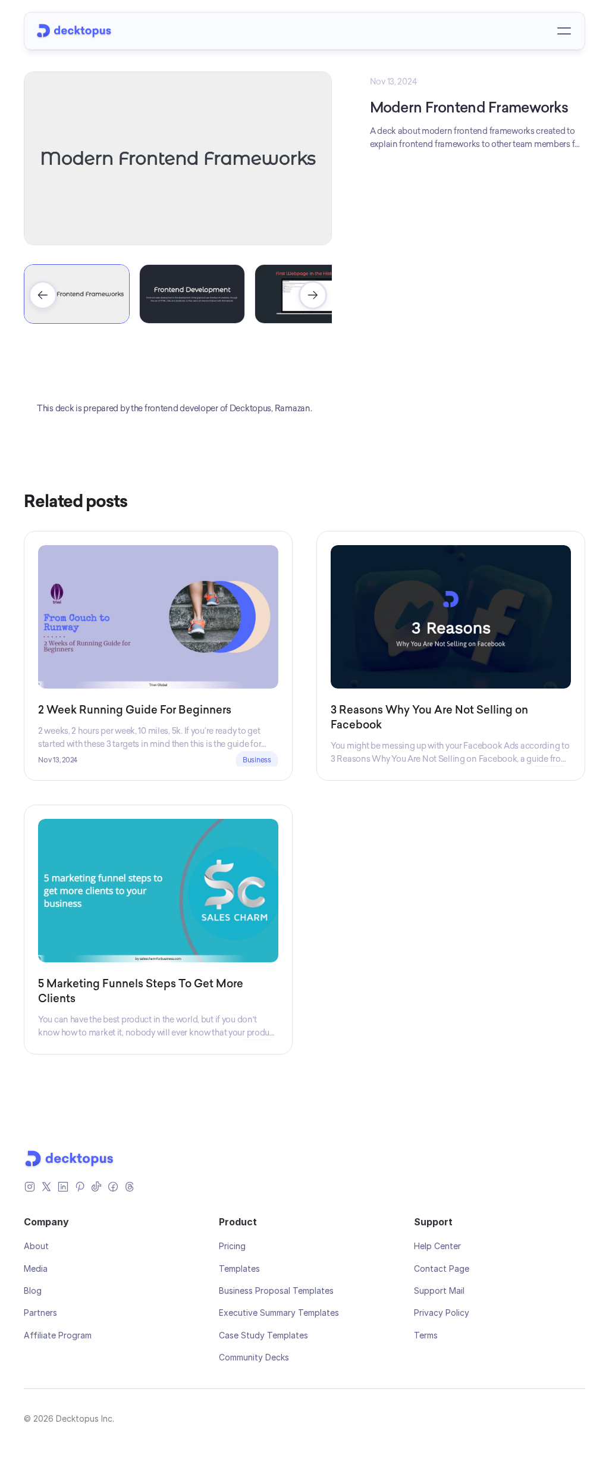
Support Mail (439, 1290)
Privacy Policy (441, 1312)
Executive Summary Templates (279, 1312)
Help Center (437, 1246)
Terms (426, 1335)
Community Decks (254, 1357)
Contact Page (441, 1268)
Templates (239, 1268)
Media (36, 1268)
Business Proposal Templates (276, 1290)
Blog (33, 1290)
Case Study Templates (263, 1335)
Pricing (232, 1246)
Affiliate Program (58, 1335)
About (36, 1246)
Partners (40, 1312)
